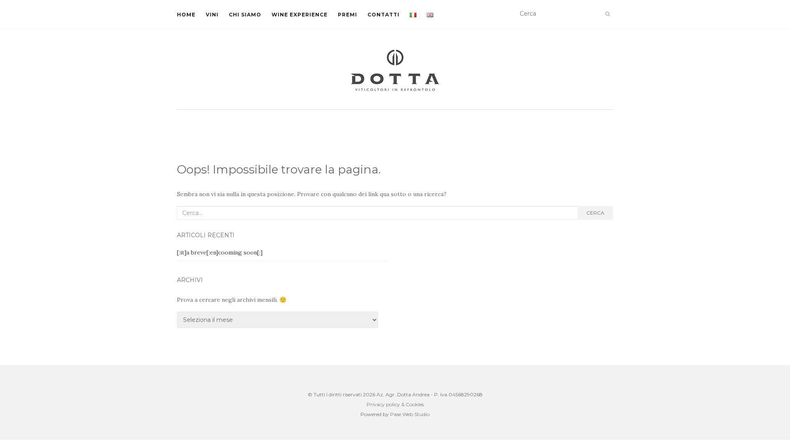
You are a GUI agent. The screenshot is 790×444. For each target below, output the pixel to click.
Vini (212, 15)
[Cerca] (607, 14)
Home (186, 15)
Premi (347, 15)
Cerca (595, 213)
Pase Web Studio (410, 414)
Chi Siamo (245, 15)
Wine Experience (300, 15)
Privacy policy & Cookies (395, 404)
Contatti (383, 15)
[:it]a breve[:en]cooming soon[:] (220, 252)
